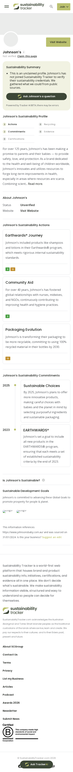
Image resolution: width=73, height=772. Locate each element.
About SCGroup (13, 646)
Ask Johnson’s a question (39, 96)
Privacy (7, 670)
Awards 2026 (11, 703)
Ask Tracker (39, 764)
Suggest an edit (52, 537)
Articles (8, 687)
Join (62, 7)
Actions (10, 124)
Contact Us (10, 654)
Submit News (11, 719)
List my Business (13, 678)
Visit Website (58, 42)
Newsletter (10, 711)
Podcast (8, 695)
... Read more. (34, 184)
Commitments (14, 131)
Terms (7, 662)
